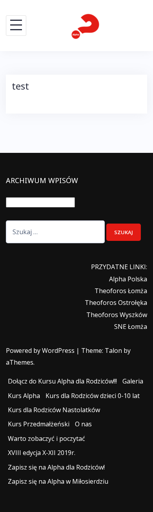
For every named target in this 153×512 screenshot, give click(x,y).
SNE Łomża (130, 326)
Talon (113, 350)
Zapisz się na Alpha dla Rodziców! (56, 467)
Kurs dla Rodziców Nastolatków (54, 410)
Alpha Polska (128, 279)
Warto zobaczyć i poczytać (46, 438)
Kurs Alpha (24, 395)
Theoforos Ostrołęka (116, 302)
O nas (83, 424)
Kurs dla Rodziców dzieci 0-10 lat (93, 395)
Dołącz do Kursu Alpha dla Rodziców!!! (62, 381)
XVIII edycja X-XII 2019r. (41, 452)
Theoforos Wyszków (116, 314)
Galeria (132, 381)
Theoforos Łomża (121, 290)
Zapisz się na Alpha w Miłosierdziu (58, 481)
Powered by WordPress (40, 350)
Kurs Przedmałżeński (38, 424)
